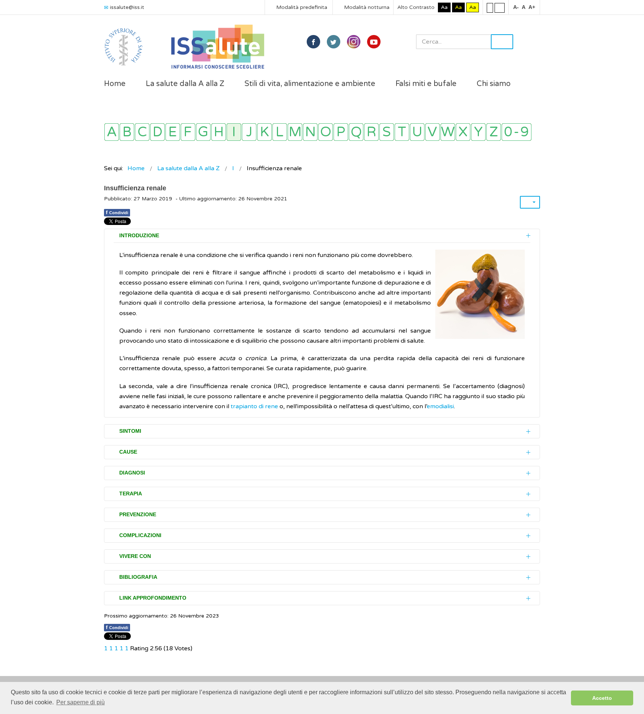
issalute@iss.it (127, 7)
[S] (386, 132)
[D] (157, 132)
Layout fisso (490, 7)
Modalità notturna (365, 7)
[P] (340, 132)
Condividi (117, 212)
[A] (111, 132)
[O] (325, 132)
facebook (313, 41)
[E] (172, 132)
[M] (295, 132)
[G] (203, 132)
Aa (444, 7)
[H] (218, 132)
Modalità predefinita (301, 7)
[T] (402, 132)
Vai (502, 41)
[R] (371, 132)
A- (516, 7)
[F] (188, 132)
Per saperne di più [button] (80, 702)
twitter (333, 41)
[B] (127, 132)
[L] (279, 132)
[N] (310, 132)
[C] (142, 132)
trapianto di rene (254, 406)
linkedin (353, 41)
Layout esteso (500, 7)
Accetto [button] (602, 698)
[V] (432, 132)
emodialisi (440, 406)
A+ (531, 7)
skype (373, 41)
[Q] (356, 132)
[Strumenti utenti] (530, 202)
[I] (234, 132)
